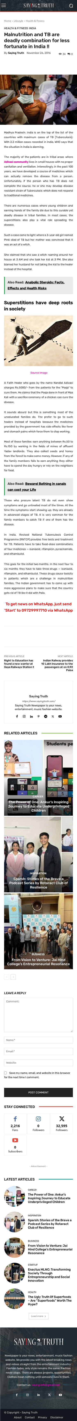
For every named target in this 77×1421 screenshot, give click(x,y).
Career (38, 796)
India (32, 28)
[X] (52, 715)
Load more (37, 1316)
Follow (38, 1116)
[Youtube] (60, 715)
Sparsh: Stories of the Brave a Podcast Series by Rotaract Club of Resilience (38, 883)
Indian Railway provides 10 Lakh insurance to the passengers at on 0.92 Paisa (57, 665)
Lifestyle (18, 21)
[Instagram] (24, 715)
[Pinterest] (38, 715)
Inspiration (38, 873)
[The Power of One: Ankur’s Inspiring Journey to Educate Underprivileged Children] (38, 778)
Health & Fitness (35, 21)
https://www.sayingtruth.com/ (38, 701)
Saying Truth (16, 53)
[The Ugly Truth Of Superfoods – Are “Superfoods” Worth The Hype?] (14, 1298)
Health (32, 1292)
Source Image (38, 372)
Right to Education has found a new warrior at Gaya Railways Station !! (19, 663)
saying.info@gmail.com (46, 1384)
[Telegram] (45, 715)
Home (7, 21)
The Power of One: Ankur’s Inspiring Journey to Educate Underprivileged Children (38, 806)
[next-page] (13, 977)
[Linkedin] (31, 715)
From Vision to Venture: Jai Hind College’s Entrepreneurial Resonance (38, 962)
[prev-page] (6, 977)
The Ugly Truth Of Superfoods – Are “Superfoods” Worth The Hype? (50, 1300)
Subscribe (15, 1138)
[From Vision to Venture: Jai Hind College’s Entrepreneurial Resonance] (38, 931)
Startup (33, 1265)
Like (15, 1116)
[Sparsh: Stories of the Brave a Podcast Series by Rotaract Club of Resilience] (38, 855)
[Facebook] (16, 715)
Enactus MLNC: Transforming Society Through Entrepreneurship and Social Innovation (49, 1275)
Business (38, 954)
